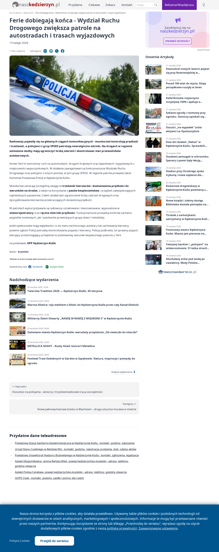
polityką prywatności (122, 528)
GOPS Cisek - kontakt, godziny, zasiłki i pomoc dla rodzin (49, 478)
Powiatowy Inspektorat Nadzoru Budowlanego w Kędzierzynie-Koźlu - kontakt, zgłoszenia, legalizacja (77, 455)
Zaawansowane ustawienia (158, 528)
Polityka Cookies (19, 540)
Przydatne (75, 5)
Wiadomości (28, 13)
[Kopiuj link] (45, 51)
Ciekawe (94, 5)
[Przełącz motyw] (204, 5)
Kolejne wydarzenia (121, 371)
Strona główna (15, 13)
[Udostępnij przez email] (51, 51)
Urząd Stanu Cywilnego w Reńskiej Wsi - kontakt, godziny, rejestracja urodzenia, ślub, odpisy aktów (75, 449)
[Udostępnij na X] (57, 51)
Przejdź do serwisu (54, 541)
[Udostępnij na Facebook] (62, 51)
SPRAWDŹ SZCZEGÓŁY (177, 41)
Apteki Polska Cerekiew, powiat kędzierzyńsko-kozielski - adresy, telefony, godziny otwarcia (71, 472)
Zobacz (110, 5)
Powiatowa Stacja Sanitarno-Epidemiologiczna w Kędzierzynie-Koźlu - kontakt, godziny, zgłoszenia (75, 443)
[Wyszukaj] (156, 5)
